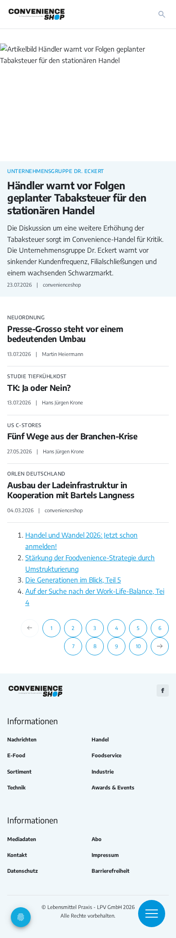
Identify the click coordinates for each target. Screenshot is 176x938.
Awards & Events (113, 787)
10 (138, 646)
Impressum (105, 854)
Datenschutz (22, 870)
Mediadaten (21, 839)
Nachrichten (22, 739)
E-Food (16, 755)
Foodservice (106, 755)
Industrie (103, 771)
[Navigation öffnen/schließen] (151, 913)
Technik (16, 787)
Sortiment (19, 771)
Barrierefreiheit (111, 870)
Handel (100, 739)
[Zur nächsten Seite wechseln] (160, 646)
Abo (97, 839)
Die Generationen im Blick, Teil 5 (73, 580)
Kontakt (17, 854)
